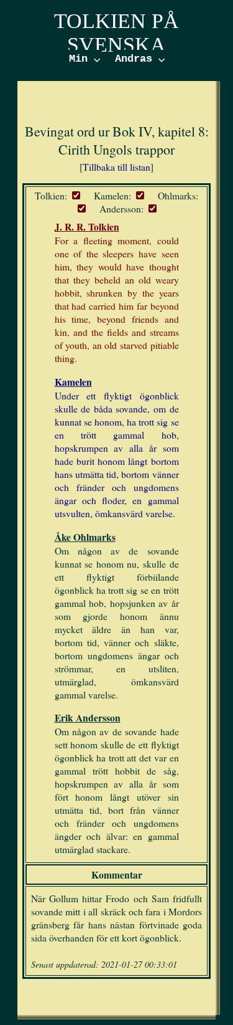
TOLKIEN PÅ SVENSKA (116, 32)
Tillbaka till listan (116, 166)
